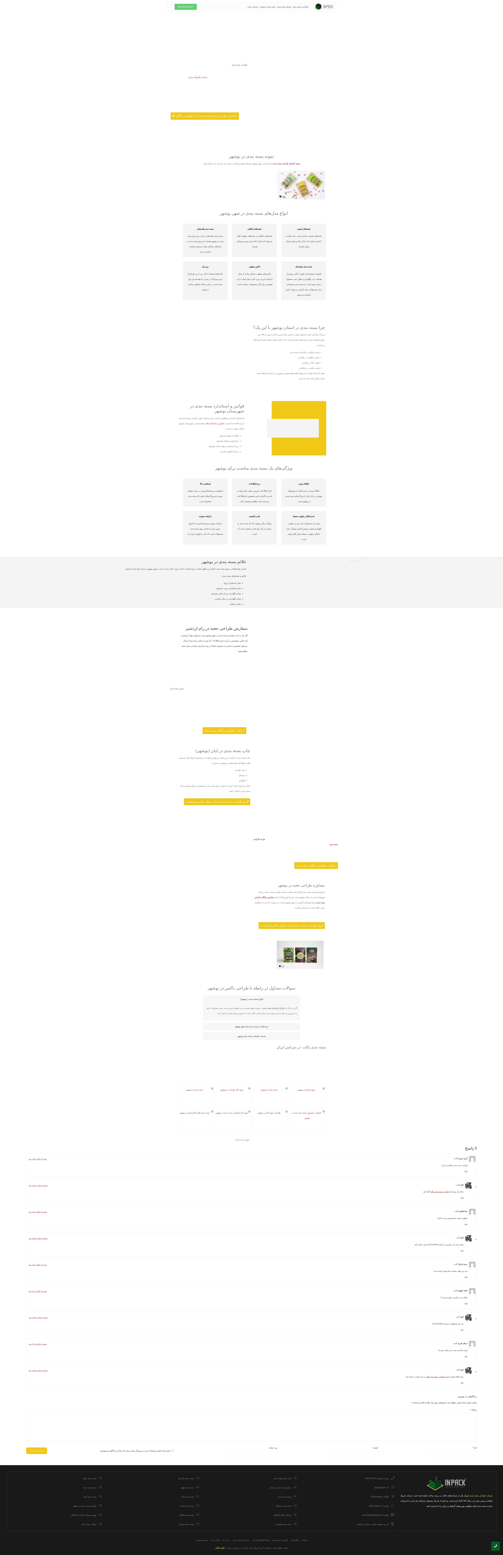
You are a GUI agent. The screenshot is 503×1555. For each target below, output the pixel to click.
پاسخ (466, 1171)
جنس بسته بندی (177, 688)
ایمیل (375, 1448)
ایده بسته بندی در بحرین (287, 373)
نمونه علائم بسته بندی (169, 569)
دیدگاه (473, 1410)
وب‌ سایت (273, 1448)
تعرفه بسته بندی (284, 7)
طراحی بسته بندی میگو (440, 1192)
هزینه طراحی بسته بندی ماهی (437, 1377)
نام (475, 1448)
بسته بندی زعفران (267, 7)
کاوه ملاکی (220, 1548)
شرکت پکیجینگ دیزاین (197, 77)
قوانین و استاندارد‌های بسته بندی (210, 423)
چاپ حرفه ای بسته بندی (239, 763)
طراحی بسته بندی (300, 7)
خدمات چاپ (252, 7)
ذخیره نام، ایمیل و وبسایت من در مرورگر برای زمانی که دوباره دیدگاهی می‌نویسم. (135, 1451)
